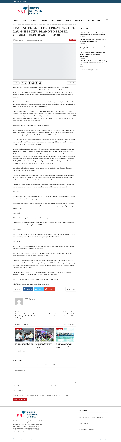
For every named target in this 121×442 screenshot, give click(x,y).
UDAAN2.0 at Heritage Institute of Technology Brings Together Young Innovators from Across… (93, 62)
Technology (33, 20)
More (98, 20)
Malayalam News (79, 20)
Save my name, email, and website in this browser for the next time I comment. (42, 395)
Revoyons (105, 439)
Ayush (24, 20)
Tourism (59, 20)
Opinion (68, 20)
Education (73, 39)
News (16, 20)
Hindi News (90, 20)
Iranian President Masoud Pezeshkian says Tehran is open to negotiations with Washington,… (92, 54)
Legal (52, 20)
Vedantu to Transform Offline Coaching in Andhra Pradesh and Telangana (28, 316)
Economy (44, 20)
